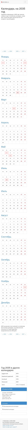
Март (3, 99)
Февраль (5, 78)
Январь (5, 56)
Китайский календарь (8, 409)
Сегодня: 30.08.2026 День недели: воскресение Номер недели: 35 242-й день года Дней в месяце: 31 (8, 395)
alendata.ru (5, 2)
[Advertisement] (14, 34)
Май (3, 146)
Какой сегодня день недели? (10, 427)
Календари (5, 403)
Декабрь (5, 302)
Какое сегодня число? (8, 425)
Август (4, 215)
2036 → (18, 51)
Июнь (4, 168)
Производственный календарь (10, 406)
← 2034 (10, 51)
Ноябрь (5, 281)
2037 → (24, 51)
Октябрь (5, 259)
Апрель (5, 122)
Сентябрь (6, 236)
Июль (4, 191)
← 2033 (4, 51)
